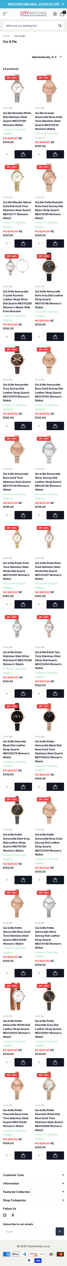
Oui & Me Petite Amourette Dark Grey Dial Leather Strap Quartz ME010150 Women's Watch (16, 842)
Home (6, 36)
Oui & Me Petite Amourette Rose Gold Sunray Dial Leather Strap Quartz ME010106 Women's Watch (48, 844)
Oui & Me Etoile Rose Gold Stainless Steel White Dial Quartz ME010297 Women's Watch (48, 570)
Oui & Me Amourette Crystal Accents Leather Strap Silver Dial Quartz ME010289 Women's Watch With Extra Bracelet (17, 301)
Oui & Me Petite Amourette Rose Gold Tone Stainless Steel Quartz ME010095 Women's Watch (16, 935)
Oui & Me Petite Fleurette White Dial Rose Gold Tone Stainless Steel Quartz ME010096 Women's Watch (49, 1120)
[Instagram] (4, 1215)
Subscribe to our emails (18, 1224)
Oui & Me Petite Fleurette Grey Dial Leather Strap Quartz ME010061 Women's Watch (48, 1028)
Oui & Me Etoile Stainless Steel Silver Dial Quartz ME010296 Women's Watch (17, 658)
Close (63, 4)
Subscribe (60, 1231)
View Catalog (5, 13)
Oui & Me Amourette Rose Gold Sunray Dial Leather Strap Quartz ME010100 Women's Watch (49, 392)
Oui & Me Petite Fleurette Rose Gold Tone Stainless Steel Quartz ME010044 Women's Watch (15, 1118)
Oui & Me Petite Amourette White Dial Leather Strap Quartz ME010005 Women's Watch (16, 1028)
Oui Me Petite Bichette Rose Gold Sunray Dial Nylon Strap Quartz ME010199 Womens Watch (49, 210)
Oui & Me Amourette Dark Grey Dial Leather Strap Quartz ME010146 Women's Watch (49, 299)
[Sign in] (55, 13)
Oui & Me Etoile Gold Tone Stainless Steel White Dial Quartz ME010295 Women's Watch (16, 570)
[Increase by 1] (11, 151)
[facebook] (13, 1215)
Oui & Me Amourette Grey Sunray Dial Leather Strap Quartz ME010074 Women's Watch (16, 392)
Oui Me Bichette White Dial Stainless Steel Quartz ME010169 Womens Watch (17, 119)
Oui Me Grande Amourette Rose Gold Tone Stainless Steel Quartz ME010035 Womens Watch (48, 120)
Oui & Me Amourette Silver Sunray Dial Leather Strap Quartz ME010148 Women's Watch (48, 481)
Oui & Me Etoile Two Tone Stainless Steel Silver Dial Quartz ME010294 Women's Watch (48, 660)
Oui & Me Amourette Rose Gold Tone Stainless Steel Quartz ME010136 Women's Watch (17, 481)
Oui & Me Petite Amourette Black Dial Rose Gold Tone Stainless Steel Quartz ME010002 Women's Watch (49, 751)
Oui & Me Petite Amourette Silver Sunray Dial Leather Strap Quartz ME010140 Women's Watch (48, 937)
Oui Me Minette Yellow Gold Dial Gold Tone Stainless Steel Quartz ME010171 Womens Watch (17, 210)
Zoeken (60, 25)
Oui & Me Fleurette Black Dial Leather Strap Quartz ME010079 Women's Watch (16, 749)
